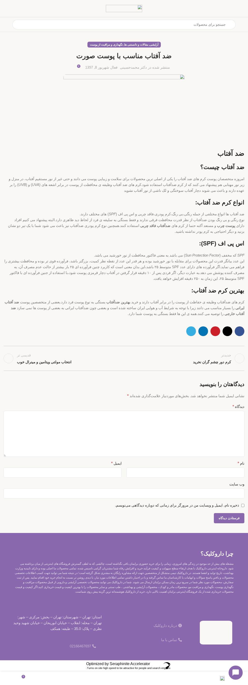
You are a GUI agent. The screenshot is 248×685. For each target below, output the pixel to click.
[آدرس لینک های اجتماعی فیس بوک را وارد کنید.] (239, 331)
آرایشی (154, 44)
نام (241, 463)
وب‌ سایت (236, 484)
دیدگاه (238, 406)
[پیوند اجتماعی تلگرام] (191, 331)
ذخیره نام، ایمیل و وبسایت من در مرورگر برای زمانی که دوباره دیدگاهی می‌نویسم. (177, 505)
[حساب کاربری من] (5, 24)
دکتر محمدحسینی (133, 67)
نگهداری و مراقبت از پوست (106, 44)
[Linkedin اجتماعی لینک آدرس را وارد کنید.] (203, 331)
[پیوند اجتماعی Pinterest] (215, 331)
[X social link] (227, 331)
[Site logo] (124, 8)
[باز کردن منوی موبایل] (242, 24)
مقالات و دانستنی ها (136, 44)
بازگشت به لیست (124, 358)
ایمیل (116, 463)
